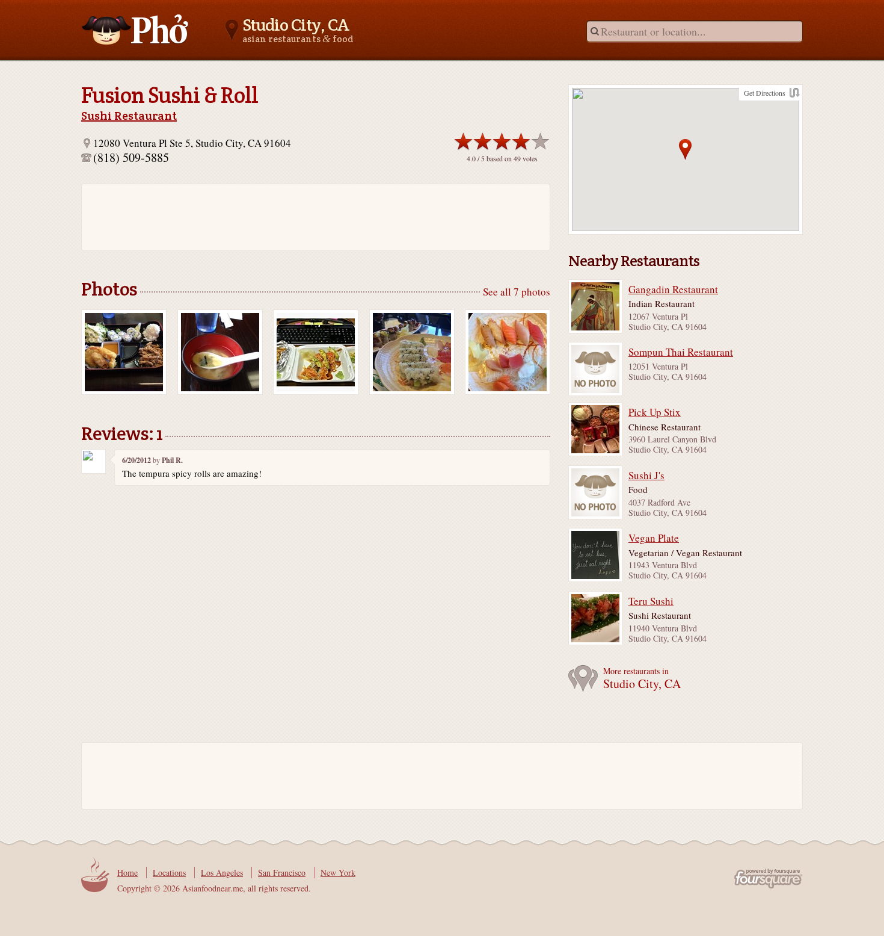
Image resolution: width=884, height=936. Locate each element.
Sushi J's (646, 476)
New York (338, 872)
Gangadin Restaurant (673, 290)
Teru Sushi (651, 601)
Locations (169, 872)
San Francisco (281, 872)
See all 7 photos (516, 292)
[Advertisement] (310, 217)
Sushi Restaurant (129, 115)
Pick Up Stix (654, 412)
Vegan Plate (653, 538)
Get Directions (764, 93)
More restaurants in (642, 678)
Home (127, 872)
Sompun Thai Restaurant (680, 352)
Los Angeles (222, 872)
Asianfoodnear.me (135, 29)
